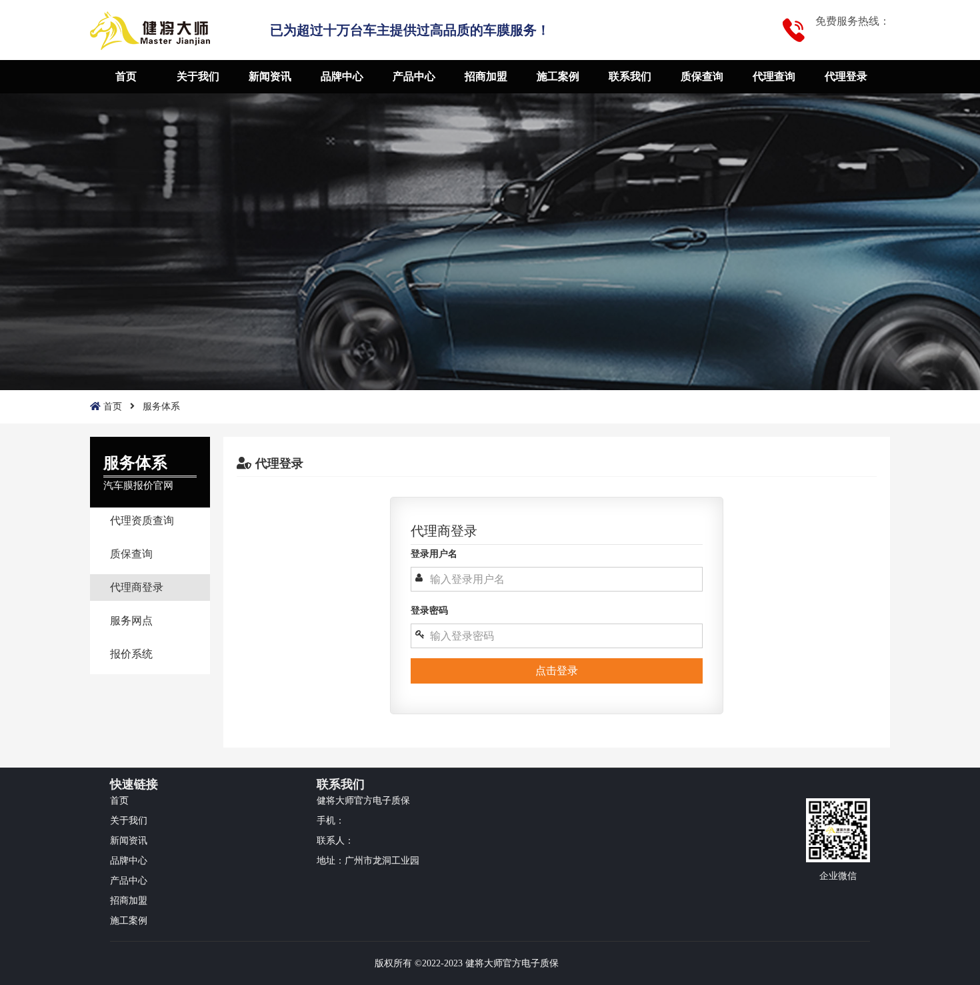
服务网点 (131, 620)
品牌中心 (342, 76)
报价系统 (131, 654)
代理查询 (774, 76)
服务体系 (161, 406)
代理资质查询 (142, 520)
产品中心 (414, 76)
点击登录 (556, 670)
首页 (126, 76)
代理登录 (846, 76)
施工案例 (558, 76)
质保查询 (702, 76)
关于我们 (198, 76)
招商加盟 (486, 76)
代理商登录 (136, 587)
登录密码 (429, 611)
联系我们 (630, 76)
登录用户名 (434, 554)
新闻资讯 (270, 76)
